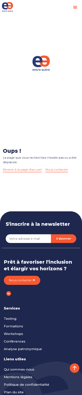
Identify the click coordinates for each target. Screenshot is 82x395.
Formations (13, 326)
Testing (10, 319)
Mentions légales (18, 377)
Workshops (13, 334)
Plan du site (14, 392)
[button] (75, 7)
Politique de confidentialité (26, 384)
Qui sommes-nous (19, 369)
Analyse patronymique (23, 349)
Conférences (14, 341)
